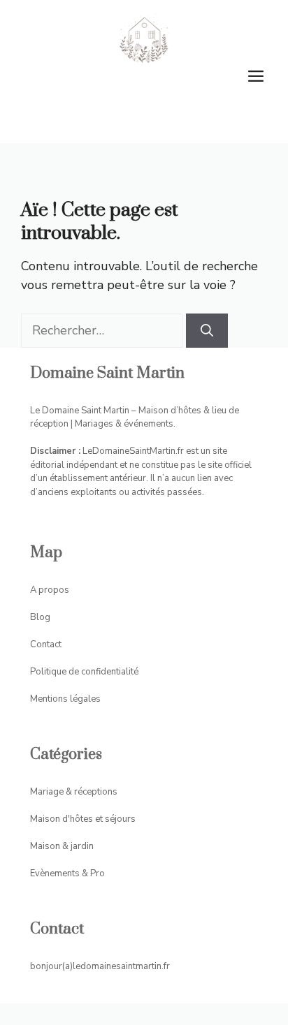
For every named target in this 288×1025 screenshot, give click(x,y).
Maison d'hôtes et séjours (83, 819)
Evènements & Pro (67, 873)
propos (53, 590)
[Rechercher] (207, 331)
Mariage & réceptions (73, 792)
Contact (46, 644)
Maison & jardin (62, 846)
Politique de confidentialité (84, 671)
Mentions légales (65, 699)
